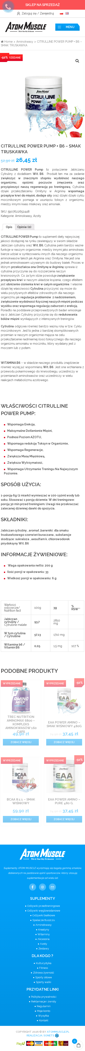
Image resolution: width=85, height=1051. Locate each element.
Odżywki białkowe (43, 915)
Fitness (43, 967)
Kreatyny (43, 929)
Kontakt (43, 1020)
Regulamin (44, 1006)
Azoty (37, 216)
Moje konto (43, 1010)
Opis (9, 227)
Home (8, 41)
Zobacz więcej (21, 742)
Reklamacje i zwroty (43, 1001)
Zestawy (43, 948)
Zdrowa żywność (43, 972)
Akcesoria (44, 939)
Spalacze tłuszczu (43, 920)
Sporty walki (43, 982)
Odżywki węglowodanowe (43, 910)
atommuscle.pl (58, 1031)
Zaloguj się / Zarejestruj (37, 13)
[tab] (9, 227)
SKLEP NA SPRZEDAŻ (42, 5)
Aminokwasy (24, 41)
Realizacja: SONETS (41, 1035)
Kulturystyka (43, 963)
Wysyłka (43, 1015)
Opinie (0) (24, 227)
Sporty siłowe (43, 977)
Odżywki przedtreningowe (43, 905)
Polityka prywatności (43, 996)
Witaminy (44, 934)
